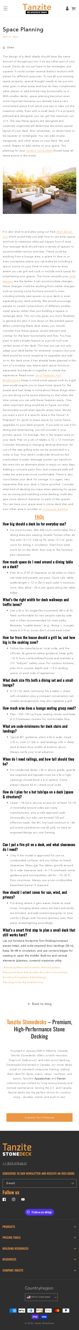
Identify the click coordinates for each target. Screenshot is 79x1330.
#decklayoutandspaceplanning (23, 982)
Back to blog (41, 1004)
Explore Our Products (39, 1117)
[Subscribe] (72, 1183)
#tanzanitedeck (13, 972)
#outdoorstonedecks (54, 972)
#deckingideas (50, 967)
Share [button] (10, 47)
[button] (5, 8)
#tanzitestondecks (28, 967)
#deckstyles (31, 972)
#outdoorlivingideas (16, 977)
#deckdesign (38, 977)
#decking (10, 967)
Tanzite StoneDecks (44, 1323)
